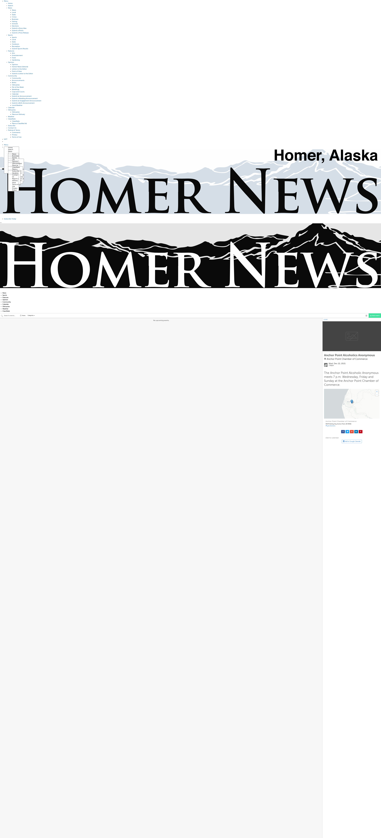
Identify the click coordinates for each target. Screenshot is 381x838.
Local (14, 12)
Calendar (15, 94)
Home (10, 3)
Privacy (14, 135)
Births (14, 83)
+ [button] (377, 391)
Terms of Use (16, 137)
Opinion (11, 62)
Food (14, 58)
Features (11, 51)
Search (10, 6)
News (10, 8)
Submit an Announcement (22, 96)
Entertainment (17, 55)
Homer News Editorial (20, 67)
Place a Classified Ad (19, 123)
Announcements (18, 80)
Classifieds (12, 119)
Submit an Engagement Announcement (26, 101)
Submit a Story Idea (19, 28)
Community (12, 76)
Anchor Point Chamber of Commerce (347, 359)
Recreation (16, 46)
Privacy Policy (14, 189)
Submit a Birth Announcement (23, 103)
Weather (11, 117)
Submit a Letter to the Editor (22, 73)
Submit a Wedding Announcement (25, 98)
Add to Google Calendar (353, 441)
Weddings (15, 89)
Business (15, 19)
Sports (10, 35)
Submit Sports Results (20, 49)
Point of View (17, 71)
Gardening (16, 60)
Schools (15, 24)
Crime (14, 17)
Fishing (14, 21)
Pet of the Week (18, 87)
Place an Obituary (18, 114)
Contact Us (12, 128)
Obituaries (16, 85)
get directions (331, 426)
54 (5, 139)
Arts (13, 53)
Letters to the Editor (19, 69)
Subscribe (11, 126)
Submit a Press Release (20, 33)
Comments (16, 132)
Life (13, 160)
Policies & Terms (14, 130)
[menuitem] (192, 69)
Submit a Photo (17, 30)
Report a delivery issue (15, 180)
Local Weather (17, 105)
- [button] (377, 394)
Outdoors (15, 44)
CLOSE (326, 319)
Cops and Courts (18, 92)
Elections (15, 26)
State (14, 15)
